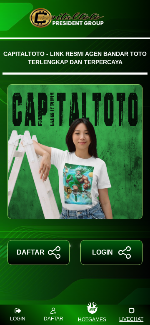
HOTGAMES (92, 319)
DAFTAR (31, 252)
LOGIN (102, 252)
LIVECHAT (131, 319)
